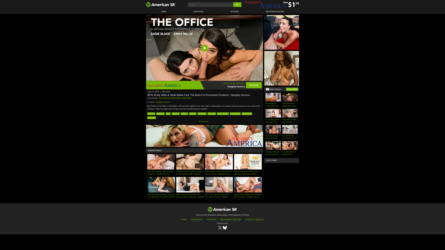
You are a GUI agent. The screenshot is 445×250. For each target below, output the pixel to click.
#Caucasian (212, 113)
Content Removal (254, 220)
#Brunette (192, 113)
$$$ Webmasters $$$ (231, 220)
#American (151, 113)
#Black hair (176, 113)
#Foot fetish (151, 117)
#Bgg (168, 113)
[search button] (237, 4)
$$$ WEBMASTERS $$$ (275, 11)
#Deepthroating (247, 113)
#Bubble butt (202, 113)
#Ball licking (160, 113)
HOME (163, 11)
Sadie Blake (186, 98)
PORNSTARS (198, 11)
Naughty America (163, 102)
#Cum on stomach (223, 113)
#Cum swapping (235, 113)
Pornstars (197, 220)
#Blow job (184, 113)
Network (234, 11)
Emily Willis (176, 98)
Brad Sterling (164, 98)
